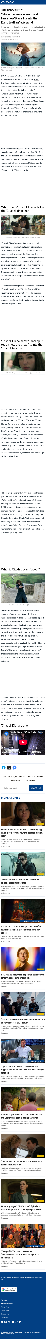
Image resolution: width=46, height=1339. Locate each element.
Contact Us (4, 1317)
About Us (4, 1300)
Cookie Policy (5, 1310)
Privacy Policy (5, 1307)
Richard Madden (9, 104)
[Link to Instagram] (5, 1322)
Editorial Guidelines (7, 1303)
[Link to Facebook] (2, 1322)
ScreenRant (19, 442)
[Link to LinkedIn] (20, 1322)
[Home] (7, 2)
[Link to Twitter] (9, 1322)
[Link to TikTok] (16, 1322)
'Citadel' (4, 101)
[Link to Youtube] (13, 1322)
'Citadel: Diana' (20, 108)
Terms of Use (5, 1314)
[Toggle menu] (42, 2)
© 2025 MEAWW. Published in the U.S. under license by (18, 1277)
